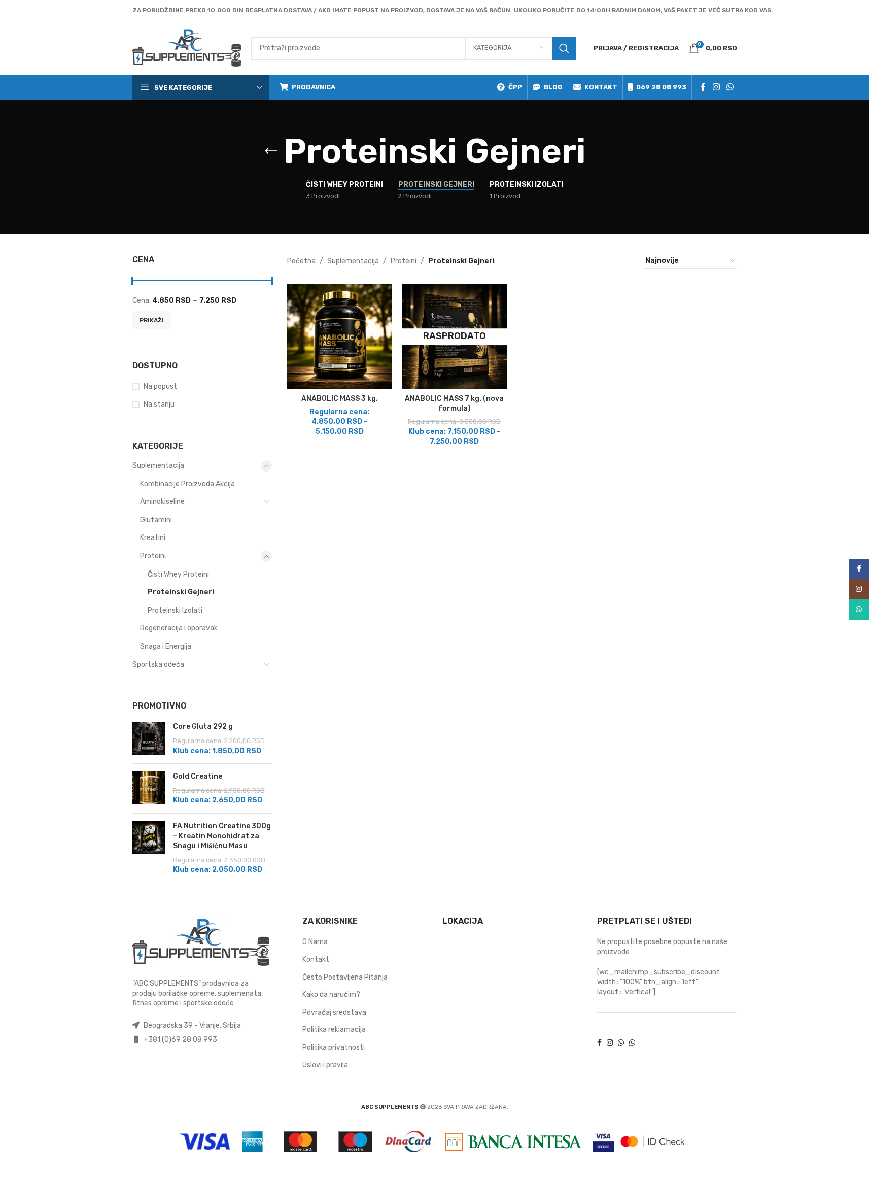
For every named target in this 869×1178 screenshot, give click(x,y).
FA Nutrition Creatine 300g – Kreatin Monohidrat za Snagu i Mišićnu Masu (222, 836)
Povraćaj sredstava (334, 1012)
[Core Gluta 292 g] (148, 739)
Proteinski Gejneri (181, 592)
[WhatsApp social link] (730, 87)
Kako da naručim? (331, 994)
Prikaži (152, 320)
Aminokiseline (162, 501)
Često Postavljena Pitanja (345, 977)
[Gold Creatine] (148, 788)
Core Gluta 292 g (203, 726)
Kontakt (315, 959)
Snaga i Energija (165, 646)
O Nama (315, 941)
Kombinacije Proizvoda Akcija (187, 484)
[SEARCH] (564, 48)
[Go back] (271, 151)
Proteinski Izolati (175, 610)
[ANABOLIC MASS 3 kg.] (339, 336)
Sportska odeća (158, 664)
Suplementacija (158, 465)
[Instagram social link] (716, 87)
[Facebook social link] (703, 87)
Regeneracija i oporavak (179, 628)
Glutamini (156, 520)
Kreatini (152, 537)
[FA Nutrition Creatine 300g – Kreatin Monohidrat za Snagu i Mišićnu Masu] (148, 848)
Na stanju (159, 404)
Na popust (160, 386)
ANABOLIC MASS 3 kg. (339, 398)
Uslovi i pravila (325, 1065)
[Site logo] (186, 47)
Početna (301, 261)
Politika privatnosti (333, 1047)
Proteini (153, 556)
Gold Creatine (197, 776)
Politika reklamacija (334, 1029)
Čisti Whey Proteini (178, 574)
